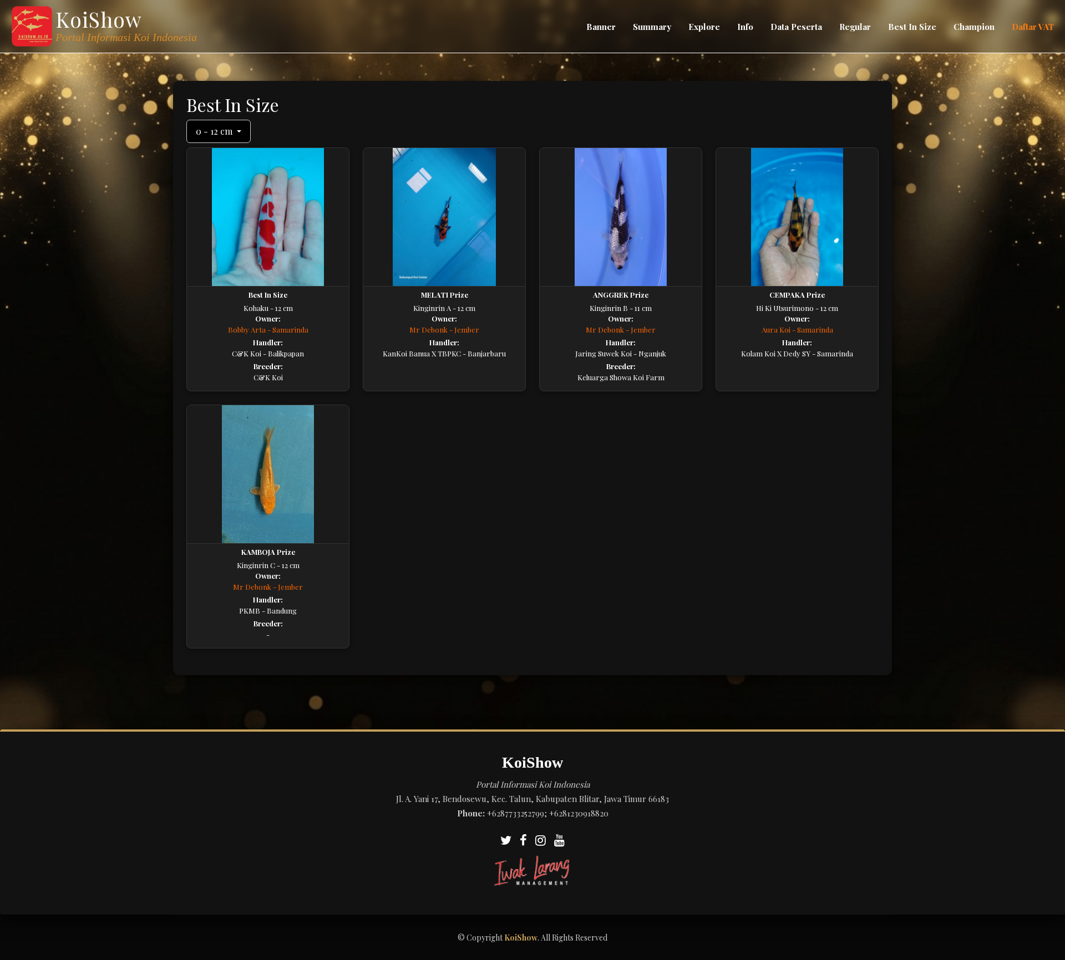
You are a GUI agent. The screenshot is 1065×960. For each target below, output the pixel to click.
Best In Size (912, 26)
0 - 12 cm (215, 131)
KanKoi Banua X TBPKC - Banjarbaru (444, 353)
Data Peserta (796, 26)
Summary (652, 26)
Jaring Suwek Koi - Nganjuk (620, 353)
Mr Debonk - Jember (444, 329)
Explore (704, 26)
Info (745, 26)
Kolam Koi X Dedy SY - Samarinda (797, 353)
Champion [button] (974, 26)
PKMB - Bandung (268, 610)
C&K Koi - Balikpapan (268, 353)
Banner (601, 26)
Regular (855, 26)
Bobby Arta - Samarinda (268, 329)
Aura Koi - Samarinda (797, 329)
